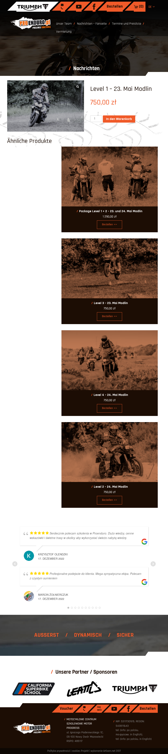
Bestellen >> (109, 224)
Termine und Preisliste (126, 24)
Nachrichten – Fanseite (92, 24)
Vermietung (64, 32)
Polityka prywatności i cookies (63, 751)
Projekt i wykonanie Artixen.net (98, 751)
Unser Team (64, 24)
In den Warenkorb (119, 119)
